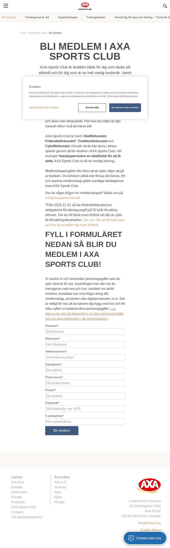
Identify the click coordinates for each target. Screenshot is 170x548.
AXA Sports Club (37, 33)
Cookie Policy (150, 530)
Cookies (17, 512)
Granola (60, 487)
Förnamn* (51, 325)
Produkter (18, 502)
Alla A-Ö (60, 482)
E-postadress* (54, 415)
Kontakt (16, 487)
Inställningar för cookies (43, 107)
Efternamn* (52, 338)
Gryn (57, 492)
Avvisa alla (92, 107)
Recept (16, 497)
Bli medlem (9, 17)
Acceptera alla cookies (125, 107)
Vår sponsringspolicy (26, 517)
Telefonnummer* (56, 351)
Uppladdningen (68, 17)
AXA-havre (19, 492)
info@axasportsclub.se (62, 198)
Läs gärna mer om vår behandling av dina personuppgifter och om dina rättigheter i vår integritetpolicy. (84, 313)
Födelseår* (52, 403)
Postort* (50, 390)
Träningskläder (96, 17)
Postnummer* (54, 377)
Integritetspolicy (149, 523)
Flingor (59, 502)
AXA (23, 33)
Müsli (58, 497)
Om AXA (17, 482)
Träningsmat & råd (37, 17)
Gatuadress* (53, 364)
